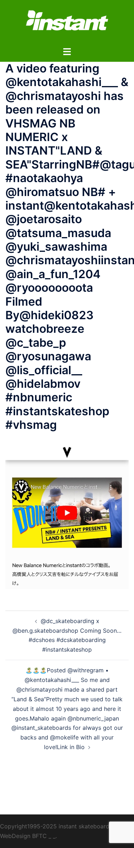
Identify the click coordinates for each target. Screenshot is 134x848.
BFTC (39, 835)
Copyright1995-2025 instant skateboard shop (62, 826)
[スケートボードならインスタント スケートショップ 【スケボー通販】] (67, 22)
